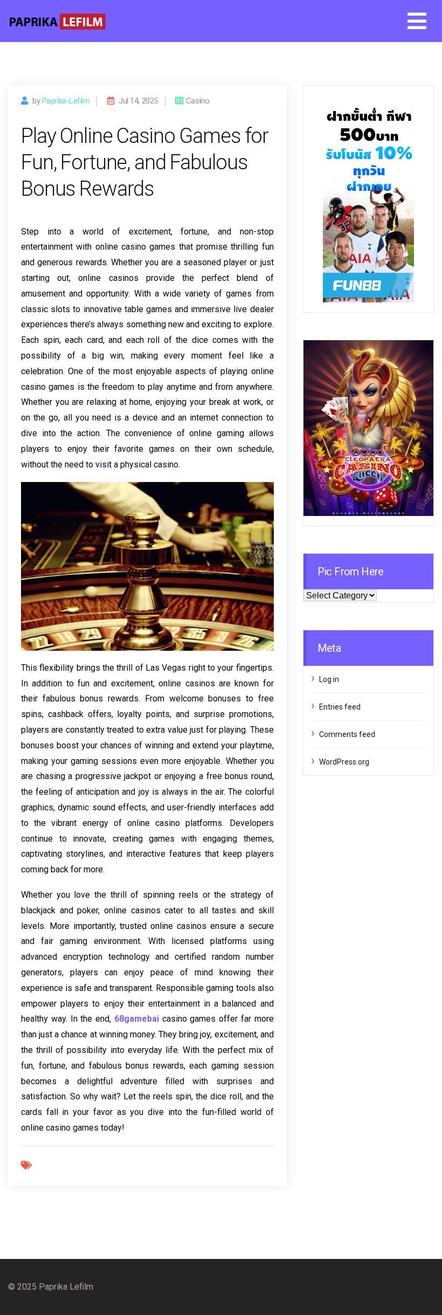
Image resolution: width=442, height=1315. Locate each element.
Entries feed (340, 707)
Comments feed (347, 734)
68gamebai (136, 1019)
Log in (329, 679)
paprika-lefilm (66, 101)
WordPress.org (344, 762)
